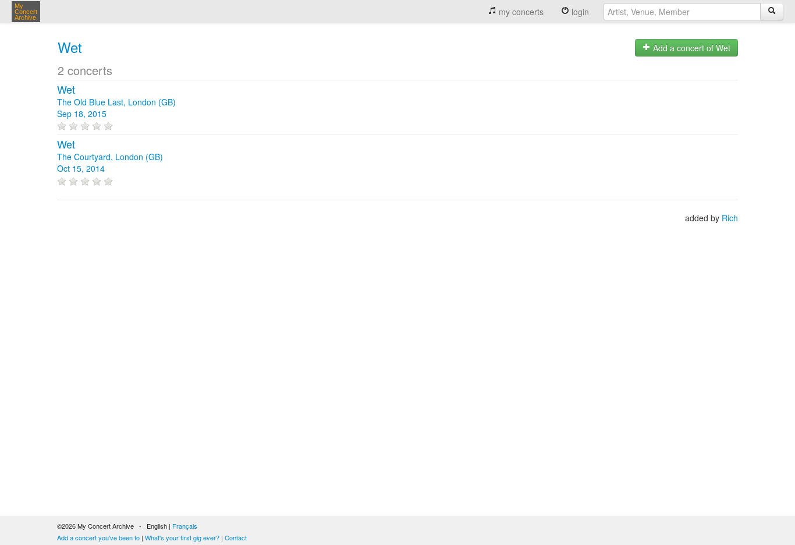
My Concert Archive (26, 11)
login (579, 11)
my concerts (520, 11)
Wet (70, 47)
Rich (730, 218)
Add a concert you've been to (98, 537)
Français (184, 525)
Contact (236, 537)
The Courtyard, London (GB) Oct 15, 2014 (110, 156)
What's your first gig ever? (182, 537)
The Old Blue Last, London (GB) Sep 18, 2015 (116, 101)
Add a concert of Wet (690, 48)
